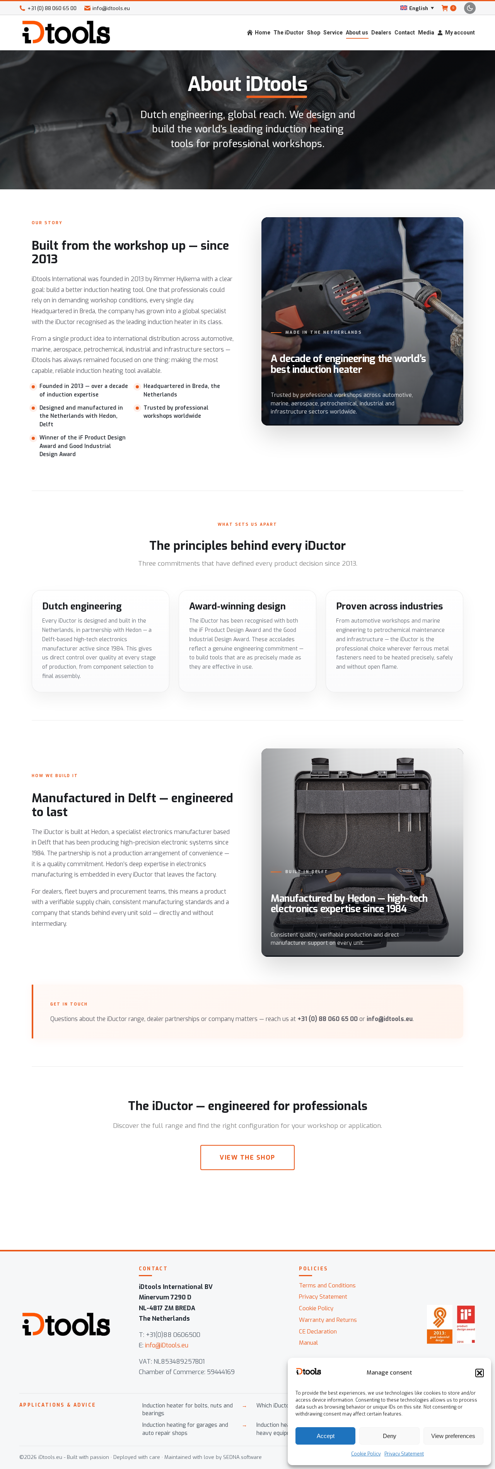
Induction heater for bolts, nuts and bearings (187, 1409)
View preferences (453, 1436)
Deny (389, 1436)
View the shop (247, 1157)
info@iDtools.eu (166, 1345)
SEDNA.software (242, 1457)
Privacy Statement (404, 1454)
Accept (326, 1436)
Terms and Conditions (327, 1285)
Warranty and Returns (328, 1320)
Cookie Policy (366, 1454)
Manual (308, 1343)
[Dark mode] (470, 8)
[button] (479, 1373)
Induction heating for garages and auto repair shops (185, 1428)
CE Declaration (318, 1331)
